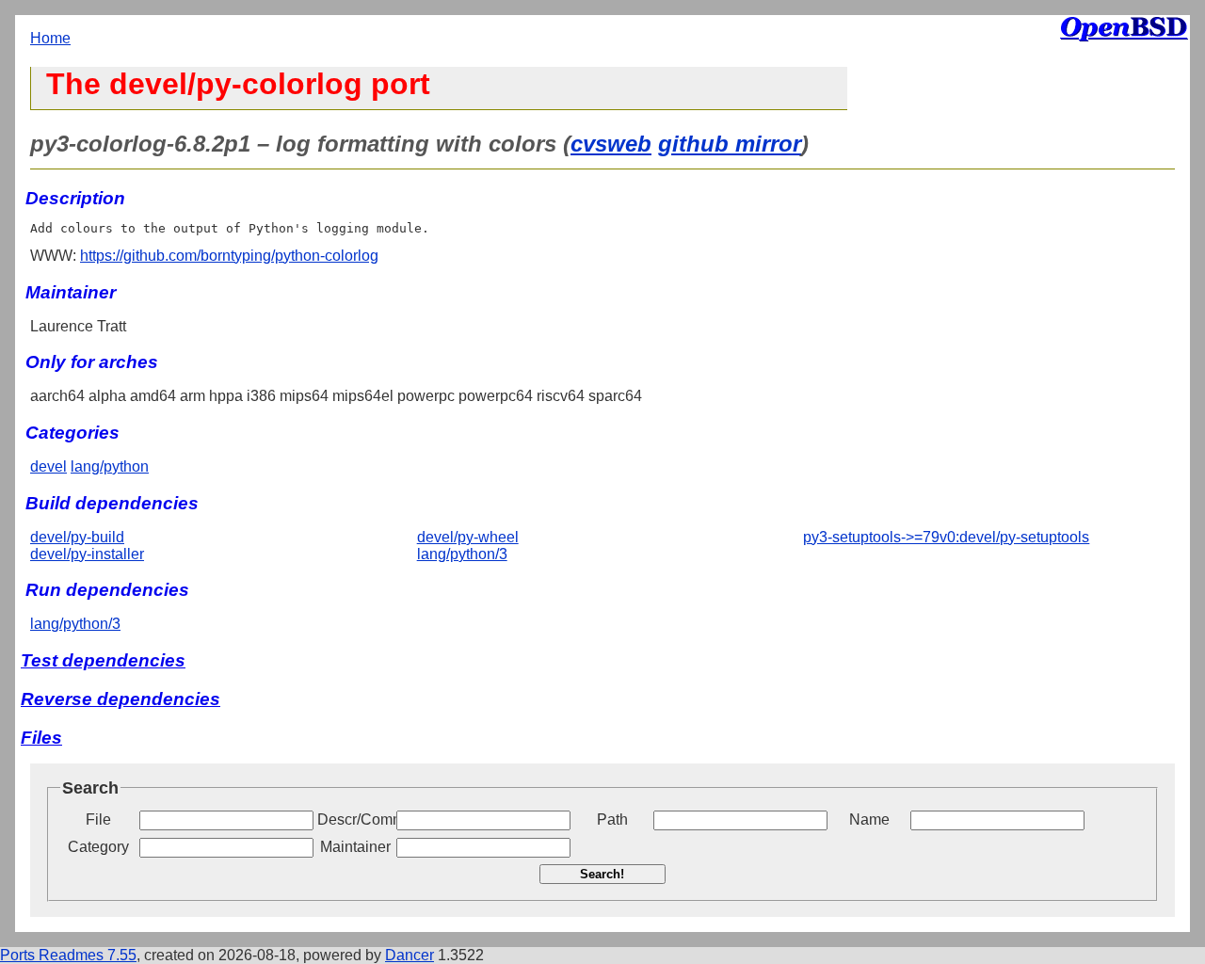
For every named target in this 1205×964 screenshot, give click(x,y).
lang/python (110, 466)
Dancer (409, 955)
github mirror (729, 143)
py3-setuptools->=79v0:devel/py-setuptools (946, 537)
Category (98, 847)
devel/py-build (77, 537)
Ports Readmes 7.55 (68, 955)
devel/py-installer (87, 554)
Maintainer (355, 847)
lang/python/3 (462, 554)
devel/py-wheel (468, 537)
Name (869, 819)
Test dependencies (103, 660)
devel (48, 466)
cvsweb (610, 143)
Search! (602, 874)
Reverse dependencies (120, 699)
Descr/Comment (355, 819)
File (98, 819)
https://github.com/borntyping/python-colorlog (229, 256)
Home (50, 38)
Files (41, 737)
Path (612, 819)
